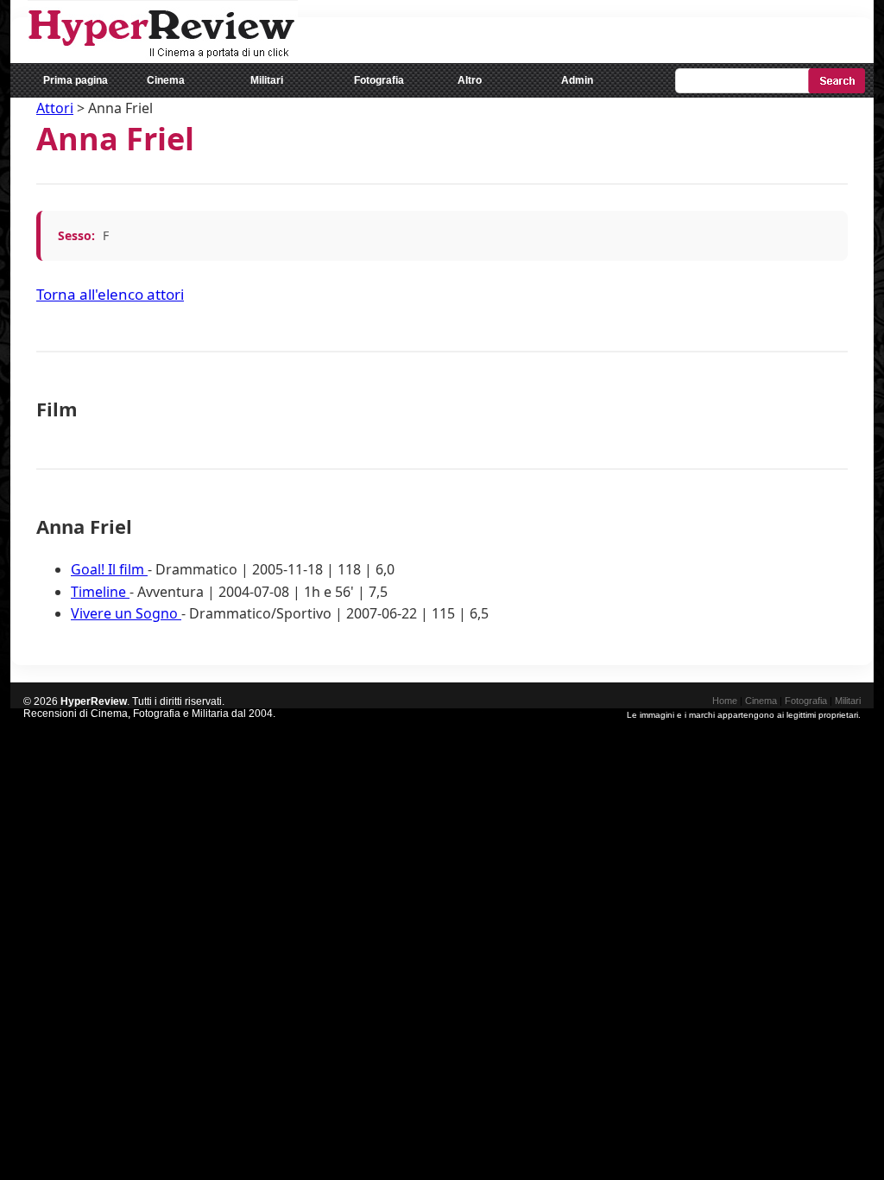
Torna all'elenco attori (110, 294)
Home (724, 700)
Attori (54, 107)
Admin (577, 80)
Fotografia (379, 80)
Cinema (166, 80)
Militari (266, 80)
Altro (470, 80)
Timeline (100, 591)
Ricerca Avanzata (826, 111)
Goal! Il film (109, 569)
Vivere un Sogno (126, 613)
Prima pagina (75, 80)
